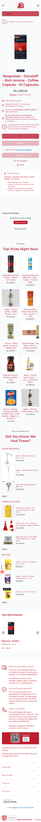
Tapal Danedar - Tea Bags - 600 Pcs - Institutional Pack (30, 345)
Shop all (4, 496)
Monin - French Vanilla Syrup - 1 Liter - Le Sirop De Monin (30, 378)
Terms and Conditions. (24, 150)
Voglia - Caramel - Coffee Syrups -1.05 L (30, 410)
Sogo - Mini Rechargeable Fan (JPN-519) (26, 486)
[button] (38, 6)
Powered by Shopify (28, 807)
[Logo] (20, 5)
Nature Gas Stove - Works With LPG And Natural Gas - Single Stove (26, 539)
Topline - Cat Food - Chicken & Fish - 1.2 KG (26, 563)
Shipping (12, 95)
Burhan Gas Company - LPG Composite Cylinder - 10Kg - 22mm (25, 510)
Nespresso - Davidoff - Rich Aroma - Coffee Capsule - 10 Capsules (11, 641)
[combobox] (20, 13)
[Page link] (20, 738)
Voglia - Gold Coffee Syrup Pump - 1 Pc (27, 471)
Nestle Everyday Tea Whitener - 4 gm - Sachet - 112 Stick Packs (30, 278)
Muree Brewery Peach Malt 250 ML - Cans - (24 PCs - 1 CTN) (30, 312)
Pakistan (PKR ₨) (10, 802)
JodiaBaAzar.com (17, 807)
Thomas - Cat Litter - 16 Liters (26, 592)
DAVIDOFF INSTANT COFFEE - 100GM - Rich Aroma (11, 277)
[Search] (3, 13)
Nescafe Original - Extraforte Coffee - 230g (10, 377)
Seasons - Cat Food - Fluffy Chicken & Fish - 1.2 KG (25, 577)
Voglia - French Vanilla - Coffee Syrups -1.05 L (10, 311)
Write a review (20, 222)
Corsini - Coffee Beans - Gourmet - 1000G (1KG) (10, 345)
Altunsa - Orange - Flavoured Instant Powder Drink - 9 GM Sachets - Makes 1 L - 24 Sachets (11, 413)
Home (4, 20)
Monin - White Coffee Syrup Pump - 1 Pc (25, 457)
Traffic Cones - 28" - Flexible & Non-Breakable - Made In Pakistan (27, 524)
